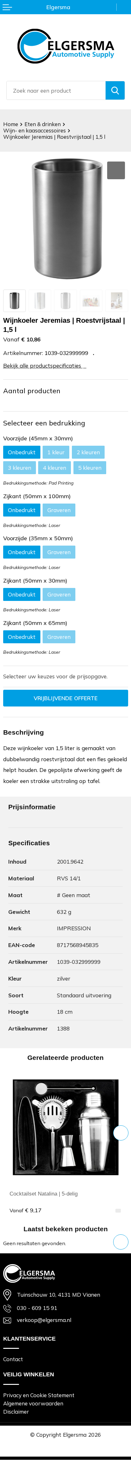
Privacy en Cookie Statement (38, 1395)
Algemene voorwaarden (33, 1403)
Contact (13, 1359)
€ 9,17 (26, 1210)
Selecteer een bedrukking (44, 423)
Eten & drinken (42, 124)
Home (10, 124)
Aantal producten (31, 391)
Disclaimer (16, 1411)
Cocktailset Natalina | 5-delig (44, 1193)
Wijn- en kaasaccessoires (34, 130)
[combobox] (56, 90)
